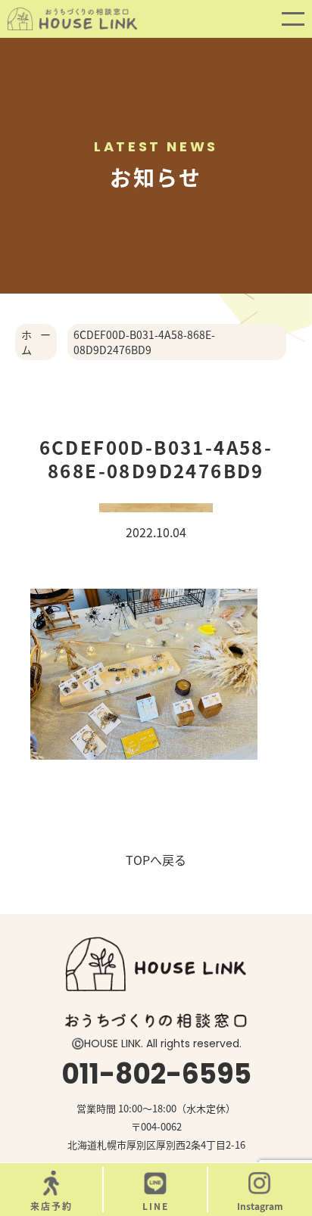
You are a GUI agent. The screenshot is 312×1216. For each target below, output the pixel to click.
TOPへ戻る (156, 860)
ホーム (36, 342)
